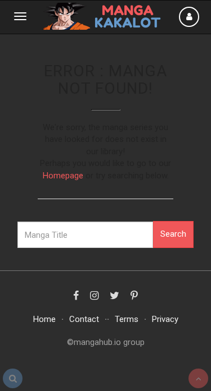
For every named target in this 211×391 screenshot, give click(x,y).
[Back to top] (198, 378)
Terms (126, 319)
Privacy (165, 319)
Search (173, 234)
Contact (84, 319)
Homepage (63, 176)
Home (44, 319)
